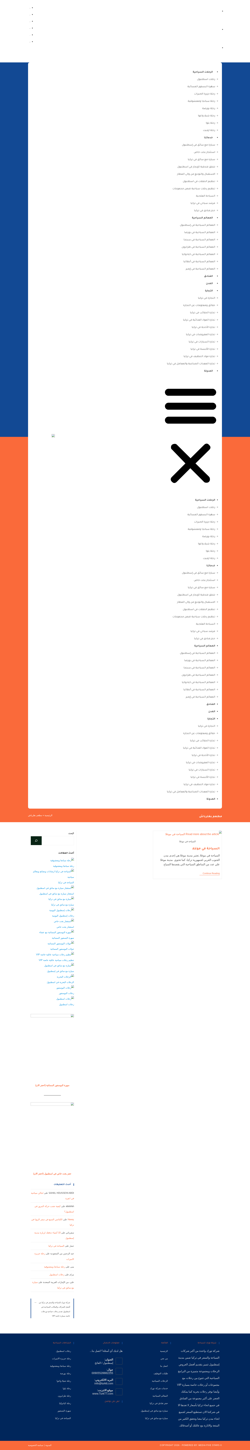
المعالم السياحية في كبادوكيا (198, 254)
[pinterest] (29, 27)
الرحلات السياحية (203, 72)
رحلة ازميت (209, 130)
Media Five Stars (209, 1445)
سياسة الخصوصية (35, 1445)
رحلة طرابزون (64, 1396)
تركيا (194, 1357)
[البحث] (36, 840)
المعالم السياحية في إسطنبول (197, 225)
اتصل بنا (164, 1366)
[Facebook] (29, 41)
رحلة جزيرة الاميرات (204, 94)
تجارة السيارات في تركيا (202, 342)
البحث (71, 833)
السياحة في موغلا (206, 848)
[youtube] (29, 21)
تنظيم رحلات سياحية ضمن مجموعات (193, 189)
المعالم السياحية (202, 218)
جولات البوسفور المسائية (62, 949)
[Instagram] (29, 34)
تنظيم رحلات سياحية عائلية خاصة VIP (56, 960)
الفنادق (208, 276)
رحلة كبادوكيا (65, 1403)
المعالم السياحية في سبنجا (199, 240)
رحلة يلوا (210, 123)
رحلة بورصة (208, 108)
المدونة (208, 371)
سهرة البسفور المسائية (201, 86)
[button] (191, 435)
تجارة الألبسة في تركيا (202, 349)
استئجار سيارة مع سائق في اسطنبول (56, 893)
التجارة (209, 291)
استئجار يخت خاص (204, 152)
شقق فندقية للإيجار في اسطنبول (196, 167)
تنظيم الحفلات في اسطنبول (199, 181)
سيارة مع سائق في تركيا (201, 159)
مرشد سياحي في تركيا (202, 203)
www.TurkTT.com (102, 1393)
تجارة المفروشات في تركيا (200, 334)
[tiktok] (29, 14)
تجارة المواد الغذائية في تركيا (199, 320)
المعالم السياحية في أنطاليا (199, 261)
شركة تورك (212, 1350)
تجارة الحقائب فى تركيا (202, 313)
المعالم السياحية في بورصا (199, 232)
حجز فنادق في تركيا (204, 210)
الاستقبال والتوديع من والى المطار (196, 174)
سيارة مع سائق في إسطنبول (198, 145)
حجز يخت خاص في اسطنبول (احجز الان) (52, 1173)
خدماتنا (208, 138)
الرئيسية (48, 815)
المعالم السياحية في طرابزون (198, 247)
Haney (71, 1219)
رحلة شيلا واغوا (206, 116)
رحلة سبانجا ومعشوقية (201, 101)
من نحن (164, 1358)
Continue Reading (209, 873)
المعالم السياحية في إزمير (200, 269)
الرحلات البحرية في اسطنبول (60, 982)
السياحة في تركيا (66, 882)
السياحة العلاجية (205, 196)
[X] (119, 1411)
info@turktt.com (103, 1383)
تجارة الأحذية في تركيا (203, 327)
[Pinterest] (104, 1411)
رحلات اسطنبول (206, 79)
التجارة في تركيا (206, 298)
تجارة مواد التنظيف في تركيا (199, 356)
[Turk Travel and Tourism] (53, 435)
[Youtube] (98, 1411)
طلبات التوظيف (161, 1373)
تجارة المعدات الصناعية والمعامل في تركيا (191, 364)
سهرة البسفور (64, 1410)
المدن (209, 283)
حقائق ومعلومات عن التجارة (199, 305)
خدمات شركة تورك (159, 1388)
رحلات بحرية (200, 1391)
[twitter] (29, 7)
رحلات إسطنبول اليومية (63, 915)
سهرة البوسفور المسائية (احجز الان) (52, 1085)
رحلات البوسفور (66, 993)
